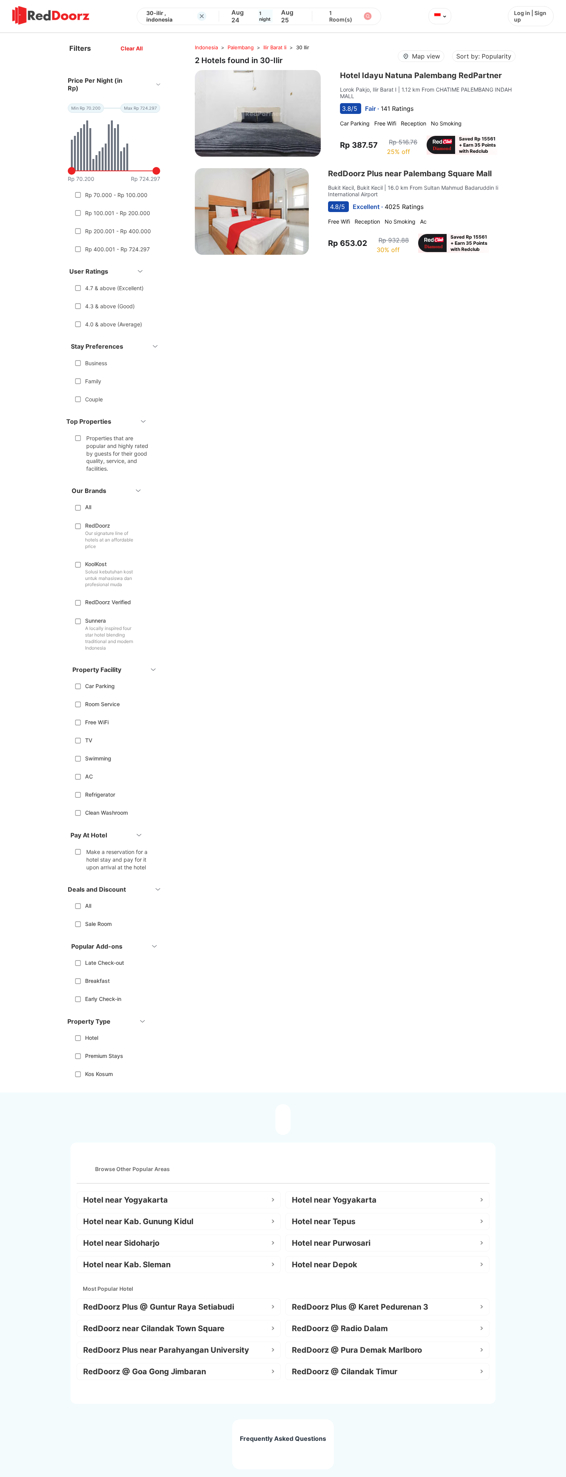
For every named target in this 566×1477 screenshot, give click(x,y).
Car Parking (100, 686)
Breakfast (97, 980)
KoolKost (96, 564)
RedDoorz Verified (108, 602)
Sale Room (98, 924)
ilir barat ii (274, 47)
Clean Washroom (106, 812)
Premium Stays (104, 1056)
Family (93, 381)
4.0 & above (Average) (113, 324)
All (88, 507)
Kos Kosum (99, 1074)
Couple (94, 399)
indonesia (206, 47)
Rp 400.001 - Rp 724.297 (117, 249)
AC (89, 776)
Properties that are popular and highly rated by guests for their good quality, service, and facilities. (117, 453)
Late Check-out (104, 962)
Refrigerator (100, 794)
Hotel (91, 1037)
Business (96, 363)
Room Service (102, 704)
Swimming (98, 758)
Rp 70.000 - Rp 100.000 (116, 195)
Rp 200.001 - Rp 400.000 (118, 231)
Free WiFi (97, 722)
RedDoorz (97, 525)
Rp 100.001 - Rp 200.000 (117, 213)
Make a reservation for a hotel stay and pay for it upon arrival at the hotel (116, 859)
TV (88, 740)
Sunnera (95, 620)
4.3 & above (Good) (110, 306)
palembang (241, 47)
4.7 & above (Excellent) (114, 288)
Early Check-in (103, 999)
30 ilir (302, 47)
